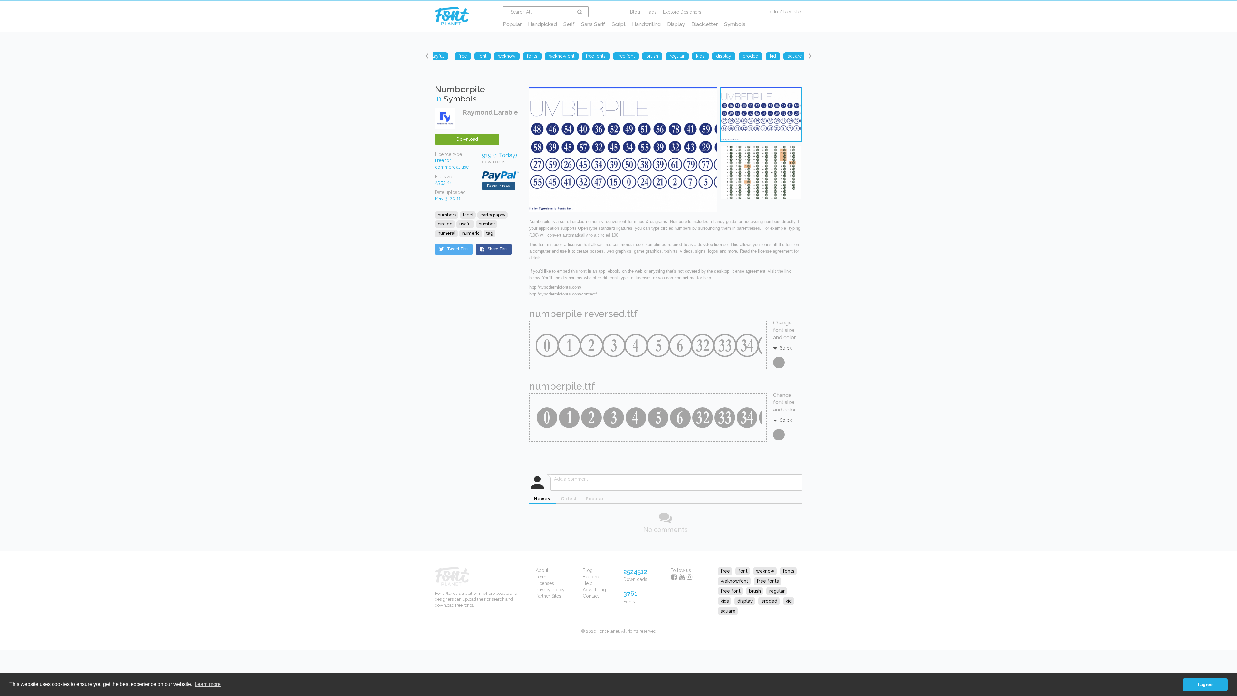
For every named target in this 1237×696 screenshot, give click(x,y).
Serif (569, 24)
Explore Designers (682, 12)
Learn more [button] (208, 684)
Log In (771, 12)
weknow (765, 571)
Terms (542, 576)
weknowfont (734, 581)
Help (588, 583)
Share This (497, 249)
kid (789, 601)
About (542, 570)
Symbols (734, 24)
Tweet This (457, 249)
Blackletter (704, 24)
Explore (591, 576)
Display (676, 24)
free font (731, 591)
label (468, 214)
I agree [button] (1205, 684)
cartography (492, 214)
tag (489, 233)
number (487, 223)
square (728, 611)
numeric (471, 233)
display (745, 601)
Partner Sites (548, 596)
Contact (591, 596)
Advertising (594, 589)
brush (755, 591)
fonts (788, 571)
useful (465, 223)
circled (445, 223)
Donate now (498, 185)
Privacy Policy (550, 589)
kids (725, 601)
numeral (446, 233)
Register (792, 12)
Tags (652, 12)
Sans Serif (593, 24)
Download (467, 139)
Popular (512, 24)
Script (619, 24)
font (743, 571)
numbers (447, 214)
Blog (635, 12)
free (725, 571)
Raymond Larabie (490, 112)
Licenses (545, 583)
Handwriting (646, 24)
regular (777, 591)
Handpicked (542, 24)
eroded (769, 601)
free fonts (768, 581)
